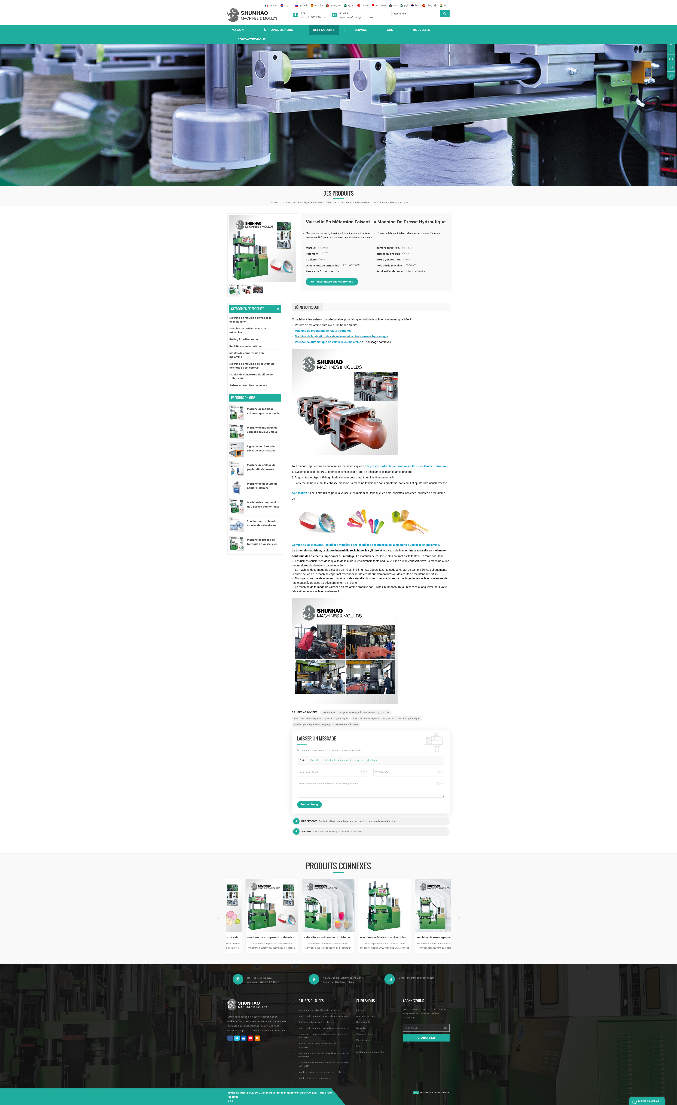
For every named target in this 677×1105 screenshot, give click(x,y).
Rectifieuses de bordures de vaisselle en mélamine (319, 1045)
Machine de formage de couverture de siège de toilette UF (323, 1064)
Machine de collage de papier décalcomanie (261, 467)
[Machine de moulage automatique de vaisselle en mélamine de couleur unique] (236, 412)
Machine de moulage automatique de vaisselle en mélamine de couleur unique (263, 411)
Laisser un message (649, 1101)
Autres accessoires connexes (248, 385)
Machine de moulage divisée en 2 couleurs (339, 831)
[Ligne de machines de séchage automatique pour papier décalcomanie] (236, 449)
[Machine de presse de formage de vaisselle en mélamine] (236, 543)
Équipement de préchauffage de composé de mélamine (322, 1036)
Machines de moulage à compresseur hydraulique (320, 718)
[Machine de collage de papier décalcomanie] (236, 468)
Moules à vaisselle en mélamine (315, 1078)
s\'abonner (426, 1037)
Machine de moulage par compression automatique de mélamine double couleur (347, 937)
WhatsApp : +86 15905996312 (263, 982)
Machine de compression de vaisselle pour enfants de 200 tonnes (263, 505)
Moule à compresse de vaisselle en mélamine (322, 1072)
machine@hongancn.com (356, 17)
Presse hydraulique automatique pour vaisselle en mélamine (326, 724)
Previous (218, 918)
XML (358, 1046)
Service (361, 30)
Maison (238, 30)
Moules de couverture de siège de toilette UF (251, 376)
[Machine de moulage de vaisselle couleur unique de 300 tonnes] (236, 431)
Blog (230, 1101)
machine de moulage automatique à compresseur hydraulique (356, 712)
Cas (390, 30)
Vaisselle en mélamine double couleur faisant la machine (234, 937)
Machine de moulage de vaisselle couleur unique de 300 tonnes (262, 430)
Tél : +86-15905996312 (259, 977)
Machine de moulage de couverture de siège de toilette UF (252, 365)
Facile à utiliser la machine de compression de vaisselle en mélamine (357, 821)
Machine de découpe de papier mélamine (262, 486)
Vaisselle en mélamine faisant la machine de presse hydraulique (343, 760)
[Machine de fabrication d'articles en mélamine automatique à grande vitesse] (290, 905)
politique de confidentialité (370, 1052)
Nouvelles (421, 30)
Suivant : (307, 831)
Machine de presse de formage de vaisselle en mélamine (262, 542)
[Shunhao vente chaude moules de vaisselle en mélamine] (236, 524)
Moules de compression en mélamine (246, 355)
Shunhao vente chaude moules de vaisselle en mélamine (261, 523)
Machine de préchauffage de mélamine (247, 330)
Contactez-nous (251, 39)
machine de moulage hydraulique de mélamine (323, 1028)
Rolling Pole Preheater (243, 339)
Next (459, 918)
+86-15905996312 (313, 17)
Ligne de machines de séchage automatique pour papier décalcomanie (264, 449)
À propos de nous (278, 30)
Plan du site (362, 1040)
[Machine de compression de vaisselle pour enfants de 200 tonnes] (236, 506)
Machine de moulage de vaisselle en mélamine (311, 202)
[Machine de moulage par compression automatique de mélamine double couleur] (347, 905)
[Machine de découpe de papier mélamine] (236, 487)
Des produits (323, 30)
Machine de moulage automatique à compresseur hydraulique (386, 718)
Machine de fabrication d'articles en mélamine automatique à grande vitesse (290, 937)
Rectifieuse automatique (245, 346)
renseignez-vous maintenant (334, 281)
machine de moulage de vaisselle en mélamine (323, 1016)
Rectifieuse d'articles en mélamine (316, 1022)
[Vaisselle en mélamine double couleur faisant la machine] (234, 905)
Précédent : (309, 821)
